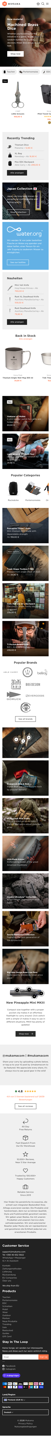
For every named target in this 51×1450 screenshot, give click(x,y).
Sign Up (43, 1357)
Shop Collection (18, 212)
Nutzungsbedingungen (25, 1427)
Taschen (6, 1297)
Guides (5, 1333)
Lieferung (7, 1272)
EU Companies (9, 1278)
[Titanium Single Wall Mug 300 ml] (17, 358)
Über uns (6, 1281)
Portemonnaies (32, 500)
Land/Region (8, 1394)
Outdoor (6, 1315)
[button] (38, 3)
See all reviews (25, 1106)
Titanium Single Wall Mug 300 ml (18, 378)
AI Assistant (12, 1261)
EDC (4, 1303)
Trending (6, 1324)
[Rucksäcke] (13, 488)
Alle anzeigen (17, 173)
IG (3, 1261)
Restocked (7, 1330)
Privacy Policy (25, 1423)
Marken (6, 1318)
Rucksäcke (13, 500)
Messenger (20, 1258)
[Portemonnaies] (33, 488)
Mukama (29, 1420)
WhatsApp (7, 1258)
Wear (5, 1312)
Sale (4, 1327)
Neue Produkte (9, 1321)
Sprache (6, 1407)
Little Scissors (17, 114)
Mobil (5, 1309)
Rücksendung (9, 1275)
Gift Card (6, 1336)
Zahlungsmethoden (11, 1269)
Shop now (15, 54)
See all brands (25, 719)
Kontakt (6, 1266)
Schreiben (7, 1306)
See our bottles (18, 262)
